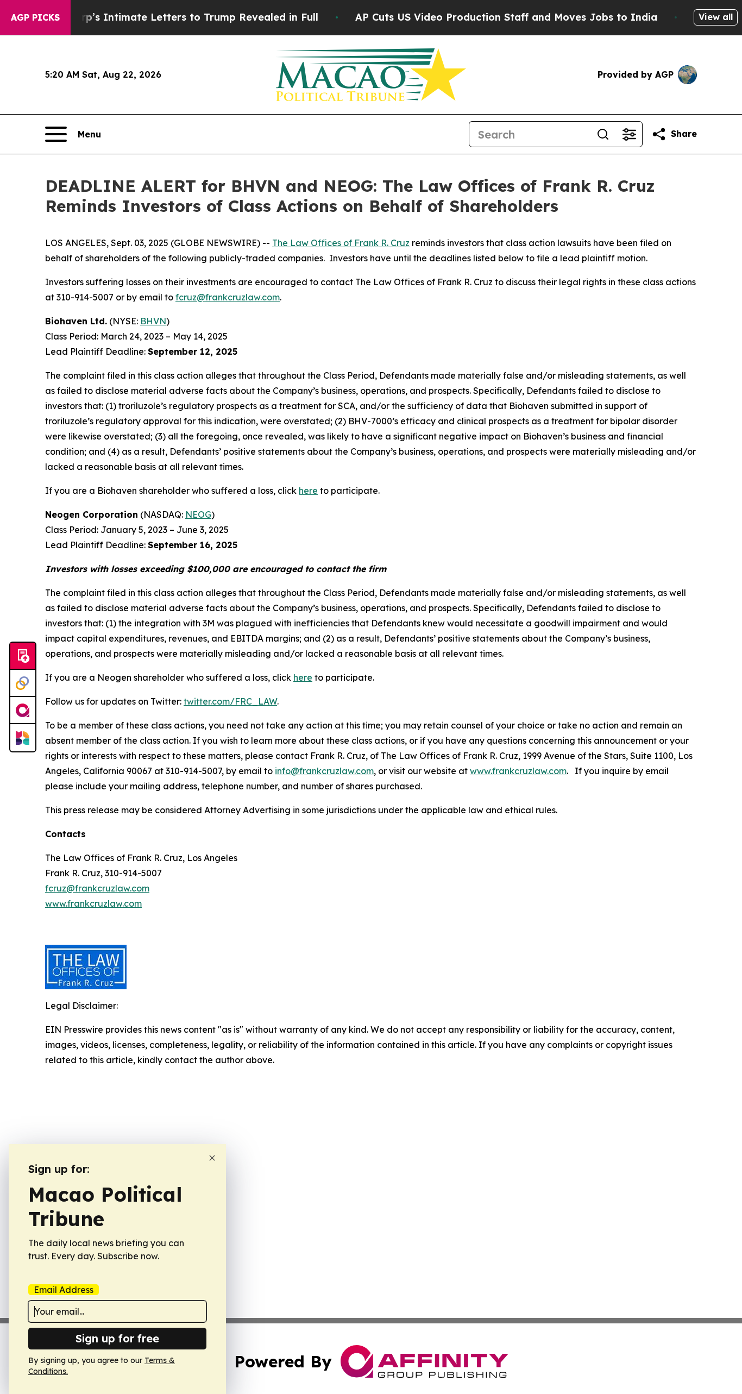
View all (716, 16)
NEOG (198, 514)
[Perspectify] (22, 683)
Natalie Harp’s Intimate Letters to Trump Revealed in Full (172, 17)
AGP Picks (35, 17)
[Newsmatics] (22, 737)
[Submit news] (22, 656)
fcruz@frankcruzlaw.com (227, 297)
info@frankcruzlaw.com (324, 770)
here (308, 490)
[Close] (212, 1158)
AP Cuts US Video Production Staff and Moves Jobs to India (506, 17)
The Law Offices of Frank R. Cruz (341, 242)
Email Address (63, 1289)
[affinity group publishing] (22, 710)
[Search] (603, 134)
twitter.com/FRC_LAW (230, 701)
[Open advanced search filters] (629, 134)
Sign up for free (117, 1338)
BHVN (153, 321)
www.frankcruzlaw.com (518, 770)
